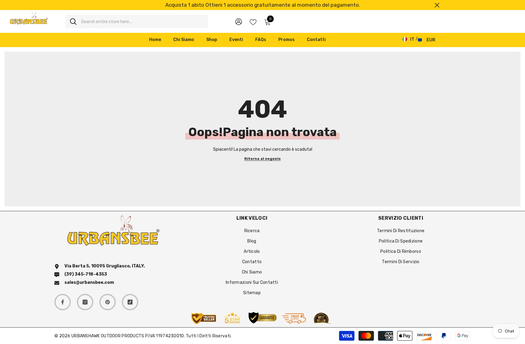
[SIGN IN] (238, 21)
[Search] (136, 21)
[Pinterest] (107, 302)
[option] (262, 5)
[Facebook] (62, 302)
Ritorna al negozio (262, 159)
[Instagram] (85, 302)
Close (437, 5)
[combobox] (142, 21)
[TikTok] (130, 302)
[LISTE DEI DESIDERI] (253, 21)
